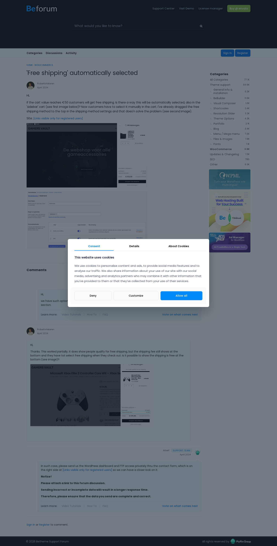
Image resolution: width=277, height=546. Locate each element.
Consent (94, 246)
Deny (93, 296)
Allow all (181, 296)
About (178, 246)
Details (134, 246)
